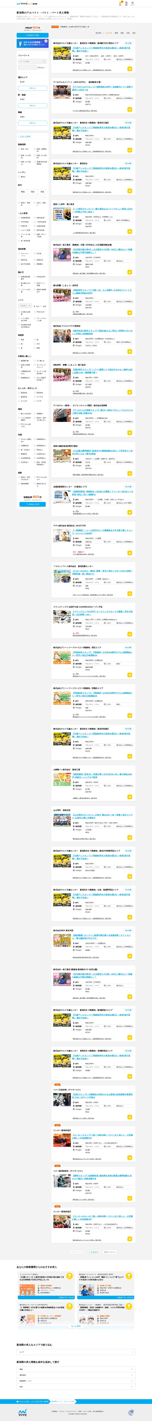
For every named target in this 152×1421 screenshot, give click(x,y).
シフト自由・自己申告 (25, 319)
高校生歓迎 (40, 218)
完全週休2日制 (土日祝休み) (26, 326)
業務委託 (40, 264)
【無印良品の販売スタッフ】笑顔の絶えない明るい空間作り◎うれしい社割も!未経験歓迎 (102, 332)
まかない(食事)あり (26, 440)
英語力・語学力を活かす (25, 478)
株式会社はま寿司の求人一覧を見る (84, 839)
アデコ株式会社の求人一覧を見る (83, 554)
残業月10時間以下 (41, 291)
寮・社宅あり (25, 450)
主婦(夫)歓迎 (41, 226)
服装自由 (24, 397)
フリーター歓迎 (25, 235)
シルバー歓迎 (25, 230)
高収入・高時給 (25, 204)
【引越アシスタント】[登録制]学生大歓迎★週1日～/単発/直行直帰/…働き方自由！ (101, 49)
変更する (33, 88)
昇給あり (40, 450)
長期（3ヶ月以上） (26, 163)
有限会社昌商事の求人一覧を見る (83, 434)
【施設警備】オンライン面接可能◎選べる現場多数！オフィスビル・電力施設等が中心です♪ (101, 936)
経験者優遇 (25, 484)
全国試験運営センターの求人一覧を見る (85, 513)
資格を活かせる (41, 485)
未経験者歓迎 (25, 218)
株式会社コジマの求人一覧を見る (83, 353)
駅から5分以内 (26, 414)
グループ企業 (87, 1411)
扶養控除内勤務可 (25, 278)
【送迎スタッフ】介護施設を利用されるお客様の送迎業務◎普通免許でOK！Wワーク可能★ (102, 1096)
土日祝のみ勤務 (25, 313)
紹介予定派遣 (25, 264)
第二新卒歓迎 (25, 241)
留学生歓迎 (40, 230)
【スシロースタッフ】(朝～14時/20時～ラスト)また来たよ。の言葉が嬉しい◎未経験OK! (102, 1136)
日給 (32, 192)
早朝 (22, 340)
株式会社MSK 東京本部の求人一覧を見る (86, 957)
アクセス (61, 1411)
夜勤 (38, 348)
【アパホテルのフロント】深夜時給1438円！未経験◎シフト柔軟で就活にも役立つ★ (102, 88)
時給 (23, 192)
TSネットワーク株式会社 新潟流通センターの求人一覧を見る (93, 595)
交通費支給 (25, 446)
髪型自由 (40, 393)
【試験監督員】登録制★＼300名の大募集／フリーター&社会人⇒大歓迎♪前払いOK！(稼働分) (102, 493)
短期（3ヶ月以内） (42, 156)
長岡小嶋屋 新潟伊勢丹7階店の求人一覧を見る (88, 474)
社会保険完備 (25, 458)
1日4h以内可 (41, 277)
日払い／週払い (41, 204)
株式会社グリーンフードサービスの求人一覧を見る (89, 676)
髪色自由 (24, 393)
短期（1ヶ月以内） (26, 156)
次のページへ (109, 1252)
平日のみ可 (40, 312)
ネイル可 (24, 401)
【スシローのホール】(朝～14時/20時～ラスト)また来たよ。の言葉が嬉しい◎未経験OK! (102, 1217)
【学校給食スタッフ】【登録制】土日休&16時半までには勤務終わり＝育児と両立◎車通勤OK (102, 653)
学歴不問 (24, 226)
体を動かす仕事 (25, 284)
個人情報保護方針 (98, 1411)
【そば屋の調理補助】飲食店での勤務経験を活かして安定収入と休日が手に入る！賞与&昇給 (102, 452)
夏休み (23, 177)
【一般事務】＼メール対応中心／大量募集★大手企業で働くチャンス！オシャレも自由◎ (102, 532)
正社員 (39, 253)
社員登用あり (41, 458)
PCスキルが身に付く (26, 425)
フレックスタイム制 (41, 319)
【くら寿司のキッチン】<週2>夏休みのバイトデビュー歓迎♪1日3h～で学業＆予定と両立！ (102, 210)
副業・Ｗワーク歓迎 (41, 235)
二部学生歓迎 (41, 222)
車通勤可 (40, 414)
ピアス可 (40, 397)
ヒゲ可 (39, 401)
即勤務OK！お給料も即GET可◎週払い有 (75, 27)
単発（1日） (25, 149)
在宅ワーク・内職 (41, 284)
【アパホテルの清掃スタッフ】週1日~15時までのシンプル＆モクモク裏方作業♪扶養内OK (102, 411)
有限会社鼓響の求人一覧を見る (83, 314)
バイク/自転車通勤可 (26, 419)
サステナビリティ (71, 1411)
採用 (80, 1411)
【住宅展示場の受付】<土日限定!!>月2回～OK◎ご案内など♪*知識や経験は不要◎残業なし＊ (102, 251)
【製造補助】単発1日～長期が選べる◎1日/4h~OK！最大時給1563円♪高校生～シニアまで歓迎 (102, 775)
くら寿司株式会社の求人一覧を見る (84, 233)
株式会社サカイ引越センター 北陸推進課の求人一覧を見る (92, 70)
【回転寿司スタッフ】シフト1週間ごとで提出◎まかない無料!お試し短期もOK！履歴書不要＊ (102, 371)
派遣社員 (40, 260)
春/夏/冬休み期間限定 (42, 163)
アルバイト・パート (25, 255)
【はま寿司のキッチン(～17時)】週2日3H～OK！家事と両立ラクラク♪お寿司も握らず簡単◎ (102, 816)
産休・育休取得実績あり (41, 463)
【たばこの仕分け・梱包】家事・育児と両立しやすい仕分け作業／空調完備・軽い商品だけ (102, 572)
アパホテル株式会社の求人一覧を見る (85, 111)
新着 (116, 33)
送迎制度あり (41, 446)
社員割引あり (41, 454)
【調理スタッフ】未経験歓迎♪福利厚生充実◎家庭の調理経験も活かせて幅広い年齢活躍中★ (102, 1177)
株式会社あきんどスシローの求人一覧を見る (87, 1159)
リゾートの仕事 (25, 291)
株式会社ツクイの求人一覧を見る (83, 1118)
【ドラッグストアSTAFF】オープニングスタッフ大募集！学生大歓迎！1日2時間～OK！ (102, 613)
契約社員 (24, 260)
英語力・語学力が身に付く (41, 419)
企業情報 (54, 1411)
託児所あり (25, 462)
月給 (42, 192)
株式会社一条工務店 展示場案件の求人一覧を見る (89, 273)
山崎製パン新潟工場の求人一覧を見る (85, 798)
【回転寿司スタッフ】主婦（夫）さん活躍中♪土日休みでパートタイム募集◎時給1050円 (102, 291)
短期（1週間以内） (42, 150)
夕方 (38, 344)
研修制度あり (41, 439)
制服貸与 (24, 454)
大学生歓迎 (25, 222)
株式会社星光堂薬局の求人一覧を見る (85, 635)
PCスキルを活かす (42, 478)
